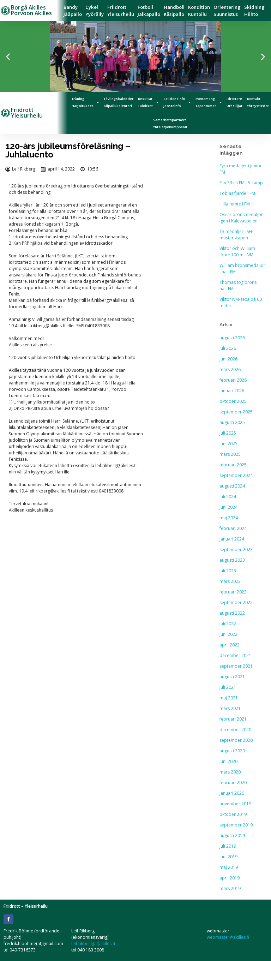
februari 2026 (233, 380)
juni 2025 (228, 444)
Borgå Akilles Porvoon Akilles (31, 10)
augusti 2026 (232, 338)
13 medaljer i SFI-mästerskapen (236, 234)
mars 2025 (230, 454)
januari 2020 (231, 793)
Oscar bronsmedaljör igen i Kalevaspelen (241, 217)
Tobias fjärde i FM (237, 193)
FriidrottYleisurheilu (120, 10)
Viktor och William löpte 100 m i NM (237, 251)
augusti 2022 (232, 613)
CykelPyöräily (94, 10)
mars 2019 (230, 888)
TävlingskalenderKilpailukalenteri (118, 102)
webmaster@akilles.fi (228, 937)
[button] (8, 56)
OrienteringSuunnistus (227, 10)
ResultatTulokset (145, 102)
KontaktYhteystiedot (258, 102)
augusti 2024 (232, 486)
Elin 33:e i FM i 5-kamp (241, 183)
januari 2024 (231, 539)
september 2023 (236, 550)
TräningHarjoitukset (82, 102)
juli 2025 (227, 433)
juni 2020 (228, 761)
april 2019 (229, 878)
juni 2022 (228, 634)
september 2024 (236, 475)
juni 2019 (228, 857)
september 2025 (236, 412)
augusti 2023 (232, 560)
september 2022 (236, 602)
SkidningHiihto (254, 10)
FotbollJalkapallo (149, 10)
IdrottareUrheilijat (234, 102)
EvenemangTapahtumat (205, 102)
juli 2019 (227, 846)
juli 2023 (227, 571)
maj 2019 (228, 867)
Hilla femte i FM (234, 204)
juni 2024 (228, 507)
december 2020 (235, 730)
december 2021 (235, 655)
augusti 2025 (232, 422)
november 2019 (235, 804)
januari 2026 (231, 391)
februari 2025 (233, 465)
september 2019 (236, 825)
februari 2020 (233, 783)
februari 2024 (233, 528)
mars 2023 (230, 581)
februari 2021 (233, 719)
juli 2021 (227, 687)
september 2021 (236, 666)
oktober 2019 (233, 814)
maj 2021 (228, 698)
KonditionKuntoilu (199, 10)
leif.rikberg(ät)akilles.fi (93, 944)
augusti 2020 (232, 751)
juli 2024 (227, 497)
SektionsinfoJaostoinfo (174, 102)
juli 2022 (227, 624)
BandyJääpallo (73, 10)
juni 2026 (228, 359)
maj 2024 (228, 518)
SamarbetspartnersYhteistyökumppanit (170, 123)
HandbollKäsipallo (174, 10)
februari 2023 (233, 592)
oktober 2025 (233, 401)
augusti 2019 (232, 835)
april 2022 (229, 645)
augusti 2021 (232, 677)
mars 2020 (230, 772)
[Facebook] (8, 919)
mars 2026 (230, 369)
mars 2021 (230, 708)
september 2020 (236, 740)
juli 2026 (227, 348)
